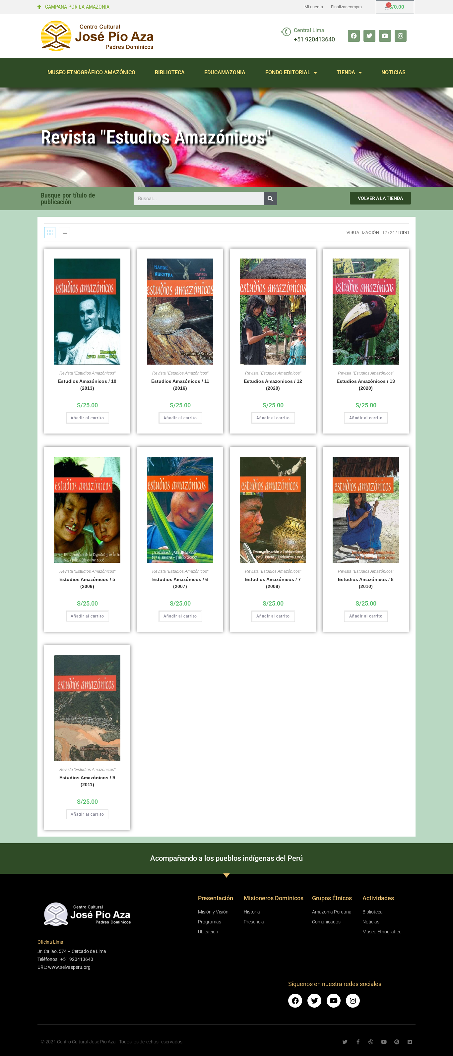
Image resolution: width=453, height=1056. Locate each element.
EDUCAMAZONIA (224, 72)
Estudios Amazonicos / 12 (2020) (273, 385)
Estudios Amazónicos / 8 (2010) (366, 583)
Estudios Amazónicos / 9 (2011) (87, 781)
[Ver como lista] (64, 232)
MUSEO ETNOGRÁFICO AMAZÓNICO (91, 72)
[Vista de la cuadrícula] (49, 232)
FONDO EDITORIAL (287, 72)
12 (384, 232)
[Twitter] (369, 36)
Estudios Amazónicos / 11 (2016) (180, 385)
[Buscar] (270, 198)
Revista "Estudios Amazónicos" (87, 373)
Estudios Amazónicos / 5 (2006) (87, 583)
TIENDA (346, 72)
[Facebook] (354, 36)
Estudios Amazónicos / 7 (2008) (273, 583)
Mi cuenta (313, 6)
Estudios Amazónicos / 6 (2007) (180, 583)
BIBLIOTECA (170, 72)
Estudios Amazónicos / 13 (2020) (366, 385)
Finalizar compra (346, 6)
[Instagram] (401, 36)
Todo (403, 232)
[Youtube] (385, 36)
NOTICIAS (393, 72)
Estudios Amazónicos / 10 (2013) (87, 385)
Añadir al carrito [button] (87, 418)
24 (392, 232)
